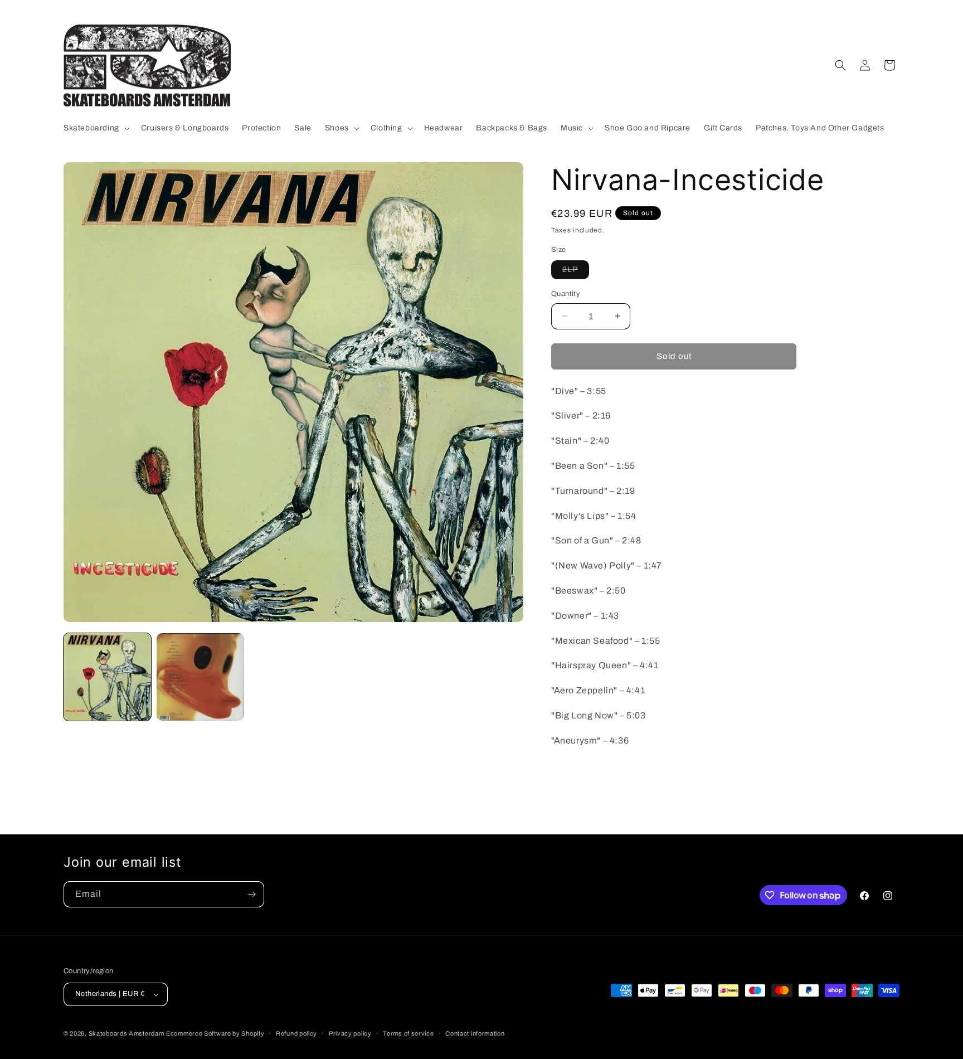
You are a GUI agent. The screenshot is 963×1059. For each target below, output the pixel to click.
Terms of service (408, 1033)
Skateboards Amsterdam (126, 1033)
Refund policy (296, 1033)
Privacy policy (350, 1033)
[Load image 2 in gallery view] (200, 677)
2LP (575, 272)
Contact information (474, 1033)
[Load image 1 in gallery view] (107, 677)
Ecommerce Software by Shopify (215, 1033)
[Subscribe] (251, 894)
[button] (95, 128)
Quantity (565, 294)
